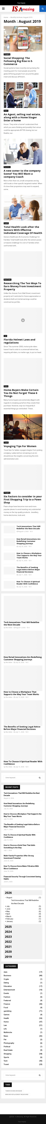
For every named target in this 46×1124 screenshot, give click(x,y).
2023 (8, 937)
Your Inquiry (21, 3)
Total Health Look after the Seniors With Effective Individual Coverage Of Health (23, 230)
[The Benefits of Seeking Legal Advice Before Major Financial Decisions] (9, 570)
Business (7, 167)
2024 (8, 932)
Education (8, 986)
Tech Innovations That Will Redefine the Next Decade (28, 527)
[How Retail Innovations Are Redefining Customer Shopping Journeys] (9, 542)
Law (5, 336)
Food (6, 1008)
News (6, 1036)
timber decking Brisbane (13, 1091)
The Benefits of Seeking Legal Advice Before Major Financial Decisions (28, 569)
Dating (6, 983)
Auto (5, 972)
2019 (8, 957)
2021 (8, 947)
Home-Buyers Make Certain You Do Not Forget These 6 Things (21, 393)
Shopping (7, 54)
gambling (7, 1011)
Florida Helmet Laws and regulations (19, 341)
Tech (5, 1061)
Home (6, 110)
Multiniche (8, 1032)
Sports (6, 1057)
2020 (8, 952)
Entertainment (9, 990)
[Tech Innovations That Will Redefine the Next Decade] (9, 529)
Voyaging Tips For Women (20, 446)
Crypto (6, 979)
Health (6, 223)
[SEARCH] (39, 777)
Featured (7, 1000)
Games (6, 1015)
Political (7, 1047)
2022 (8, 942)
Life (5, 1029)
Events (6, 993)
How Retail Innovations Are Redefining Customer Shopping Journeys (28, 541)
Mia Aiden (9, 628)
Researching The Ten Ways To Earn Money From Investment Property (22, 286)
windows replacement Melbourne (16, 1094)
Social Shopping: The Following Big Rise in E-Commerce (18, 61)
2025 (8, 927)
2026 (8, 893)
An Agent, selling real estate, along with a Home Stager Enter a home (22, 117)
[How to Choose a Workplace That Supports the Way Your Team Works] (9, 556)
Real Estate (7, 279)
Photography (9, 1043)
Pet (5, 1040)
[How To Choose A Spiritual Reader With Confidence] (9, 585)
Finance (7, 1004)
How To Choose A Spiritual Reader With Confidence (28, 582)
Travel (6, 442)
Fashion (7, 997)
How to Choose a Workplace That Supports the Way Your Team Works (29, 555)
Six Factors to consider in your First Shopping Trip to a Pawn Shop (23, 499)
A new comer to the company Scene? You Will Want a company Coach (22, 173)
